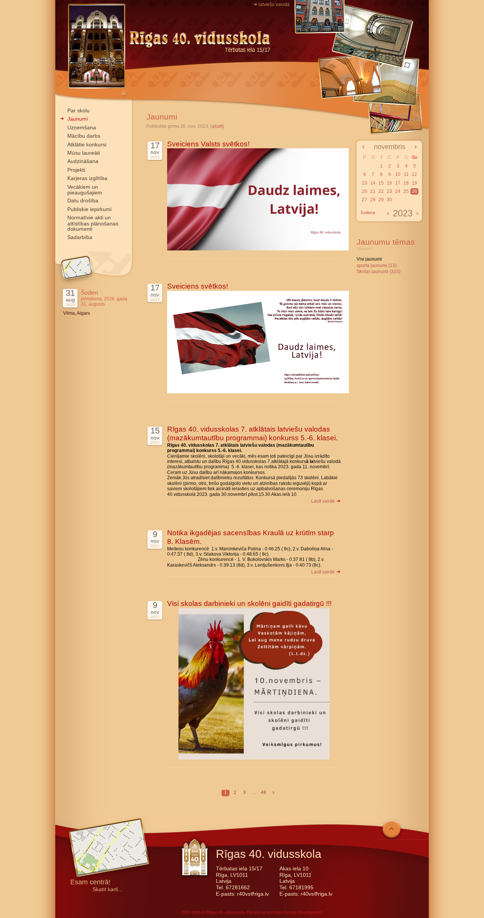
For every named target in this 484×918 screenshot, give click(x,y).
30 (389, 199)
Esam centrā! (90, 882)
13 (364, 183)
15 (381, 183)
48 (263, 792)
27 (364, 199)
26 (414, 191)
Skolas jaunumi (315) (378, 271)
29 (381, 199)
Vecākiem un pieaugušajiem (84, 190)
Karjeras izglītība (87, 178)
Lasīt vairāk (323, 501)
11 (406, 174)
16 (389, 183)
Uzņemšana (81, 127)
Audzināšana (82, 161)
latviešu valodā (274, 4)
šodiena (368, 212)
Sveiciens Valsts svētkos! (208, 144)
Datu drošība (82, 200)
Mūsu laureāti (83, 153)
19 (414, 183)
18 (406, 183)
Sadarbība (79, 237)
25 (406, 191)
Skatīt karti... (108, 889)
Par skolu (78, 110)
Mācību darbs (83, 136)
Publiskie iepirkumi (89, 209)
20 (364, 191)
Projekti (76, 170)
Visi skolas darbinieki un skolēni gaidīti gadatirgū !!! (249, 603)
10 (397, 174)
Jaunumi (77, 119)
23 (389, 191)
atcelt (217, 126)
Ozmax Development (302, 912)
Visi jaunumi (369, 259)
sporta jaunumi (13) (377, 265)
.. (254, 792)
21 (372, 191)
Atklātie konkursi (86, 144)
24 (397, 191)
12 (414, 174)
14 (372, 183)
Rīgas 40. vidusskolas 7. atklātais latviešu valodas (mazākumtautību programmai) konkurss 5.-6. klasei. (252, 433)
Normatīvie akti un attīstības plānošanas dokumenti (92, 223)
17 (397, 183)
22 (381, 191)
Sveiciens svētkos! (197, 286)
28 (372, 199)
